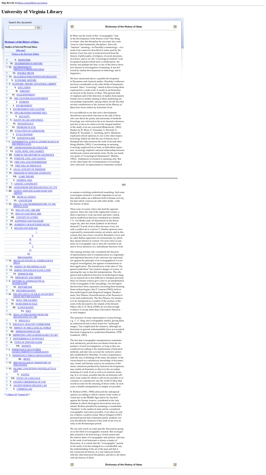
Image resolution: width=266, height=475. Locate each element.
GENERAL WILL (24, 180)
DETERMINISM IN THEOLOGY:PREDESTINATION (28, 68)
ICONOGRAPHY (26, 307)
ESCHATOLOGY (26, 124)
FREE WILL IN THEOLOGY (28, 166)
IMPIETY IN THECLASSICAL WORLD (32, 328)
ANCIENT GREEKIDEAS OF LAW (29, 382)
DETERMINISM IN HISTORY (29, 63)
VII (28, 254)
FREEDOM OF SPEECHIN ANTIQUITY (32, 173)
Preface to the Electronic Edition (25, 54)
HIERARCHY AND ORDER (28, 277)
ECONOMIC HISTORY (26, 80)
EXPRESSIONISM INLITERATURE (31, 148)
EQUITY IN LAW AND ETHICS (28, 120)
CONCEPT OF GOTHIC (27, 217)
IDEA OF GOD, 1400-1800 (28, 210)
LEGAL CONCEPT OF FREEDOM (29, 169)
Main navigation (39, 2)
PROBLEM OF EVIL (26, 127)
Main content (24, 2)
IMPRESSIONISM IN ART (28, 331)
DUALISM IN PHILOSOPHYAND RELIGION (35, 77)
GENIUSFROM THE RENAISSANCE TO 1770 (35, 187)
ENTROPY (24, 102)
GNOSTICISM (25, 200)
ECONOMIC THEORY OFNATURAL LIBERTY (34, 84)
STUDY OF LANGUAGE (28, 378)
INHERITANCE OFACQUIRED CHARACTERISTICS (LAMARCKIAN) (30, 350)
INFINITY (26, 346)
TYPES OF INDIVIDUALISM (28, 342)
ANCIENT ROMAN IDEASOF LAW (30, 385)
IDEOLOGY (24, 321)
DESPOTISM (24, 60)
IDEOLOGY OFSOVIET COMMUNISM (31, 324)
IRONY (26, 359)
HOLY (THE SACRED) (26, 300)
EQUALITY (24, 116)
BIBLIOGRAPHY (25, 257)
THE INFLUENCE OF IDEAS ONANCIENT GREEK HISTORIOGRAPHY (33, 295)
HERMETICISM (25, 274)
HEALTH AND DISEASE (26, 228)
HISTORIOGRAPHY (26, 291)
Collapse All (11, 394)
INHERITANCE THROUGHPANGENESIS (32, 355)
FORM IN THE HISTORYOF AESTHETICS (34, 155)
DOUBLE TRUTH (25, 73)
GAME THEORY (26, 176)
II (32, 236)
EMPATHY (25, 91)
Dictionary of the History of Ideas (22, 42)
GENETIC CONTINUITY (26, 184)
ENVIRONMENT (24, 106)
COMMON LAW (24, 389)
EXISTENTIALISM (26, 138)
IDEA (28, 311)
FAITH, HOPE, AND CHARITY (29, 151)
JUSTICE (25, 375)
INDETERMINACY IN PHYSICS (28, 339)
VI (30, 250)
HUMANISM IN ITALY (27, 304)
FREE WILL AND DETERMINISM (30, 162)
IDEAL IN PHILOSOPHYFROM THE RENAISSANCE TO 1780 (30, 316)
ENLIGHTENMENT (25, 95)
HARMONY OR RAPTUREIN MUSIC (32, 225)
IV (30, 243)
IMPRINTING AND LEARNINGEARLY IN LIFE (35, 335)
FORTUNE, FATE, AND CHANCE (30, 158)
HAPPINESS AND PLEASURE (29, 221)
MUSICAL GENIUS (26, 197)
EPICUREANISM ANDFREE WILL (30, 113)
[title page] (20, 50)
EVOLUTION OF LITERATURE (30, 131)
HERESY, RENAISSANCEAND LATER (32, 270)
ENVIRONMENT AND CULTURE (29, 109)
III (30, 239)
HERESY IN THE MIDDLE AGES (30, 267)
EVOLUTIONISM (24, 134)
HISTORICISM (25, 287)
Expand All (23, 394)
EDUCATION (24, 87)
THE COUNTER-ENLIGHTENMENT (31, 98)
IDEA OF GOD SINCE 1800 (28, 214)
